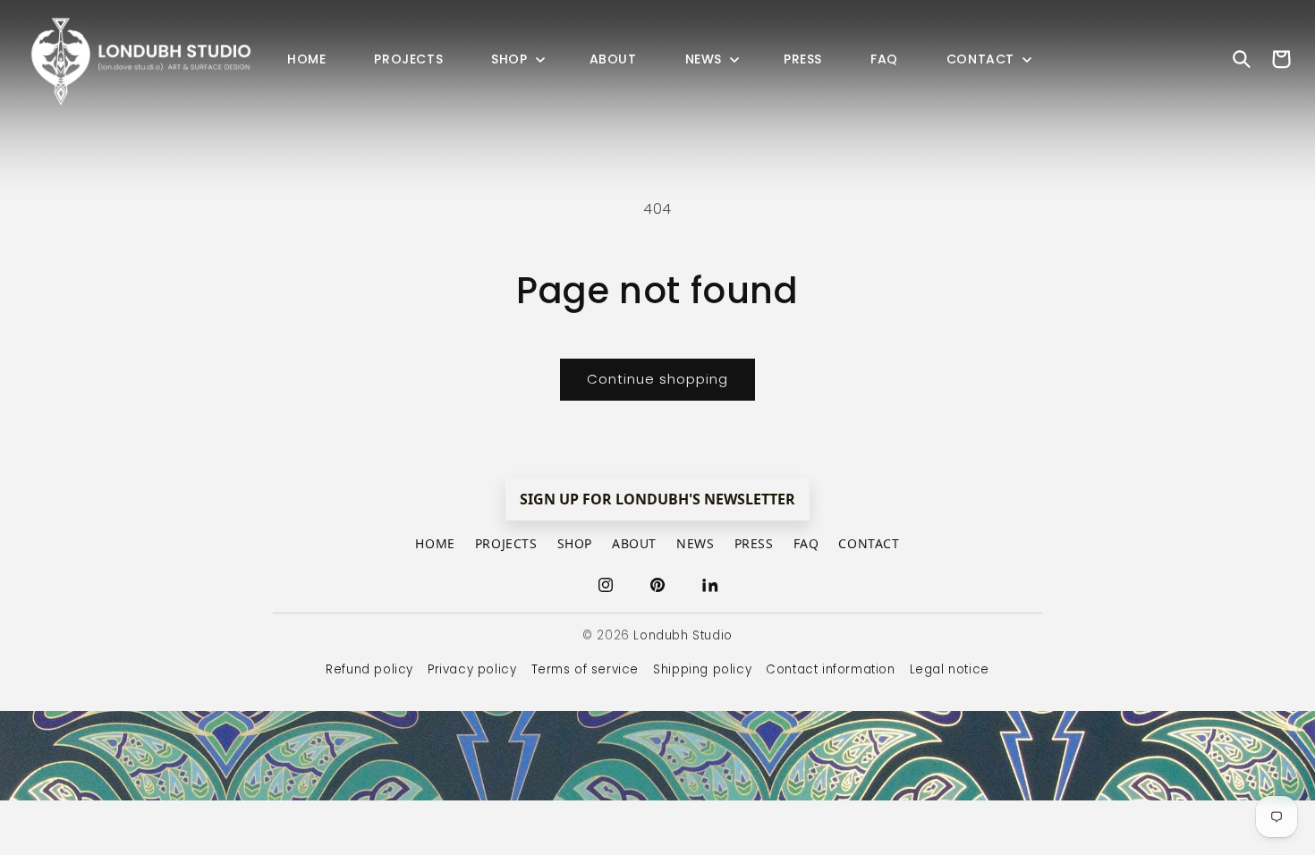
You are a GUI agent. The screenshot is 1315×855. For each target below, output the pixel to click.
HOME (434, 543)
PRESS (754, 543)
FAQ (806, 543)
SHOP (574, 543)
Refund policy (369, 669)
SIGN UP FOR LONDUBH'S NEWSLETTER (657, 499)
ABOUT (634, 543)
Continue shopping (657, 378)
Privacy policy (472, 669)
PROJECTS (506, 543)
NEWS (695, 543)
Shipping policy (702, 669)
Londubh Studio (682, 635)
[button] (515, 59)
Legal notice (949, 669)
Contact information (830, 669)
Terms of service (585, 669)
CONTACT (868, 543)
